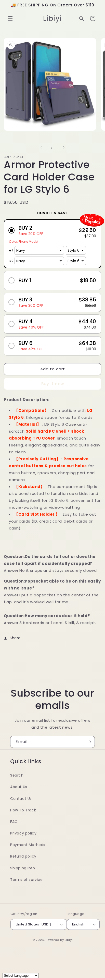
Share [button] (15, 637)
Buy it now (52, 383)
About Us (18, 786)
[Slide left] (41, 147)
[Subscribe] (89, 742)
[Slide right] (63, 147)
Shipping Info (22, 868)
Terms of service (26, 879)
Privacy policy (23, 833)
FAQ (14, 821)
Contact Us (21, 798)
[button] (10, 18)
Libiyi (69, 940)
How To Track (23, 810)
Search (17, 775)
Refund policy (23, 856)
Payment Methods (27, 844)
